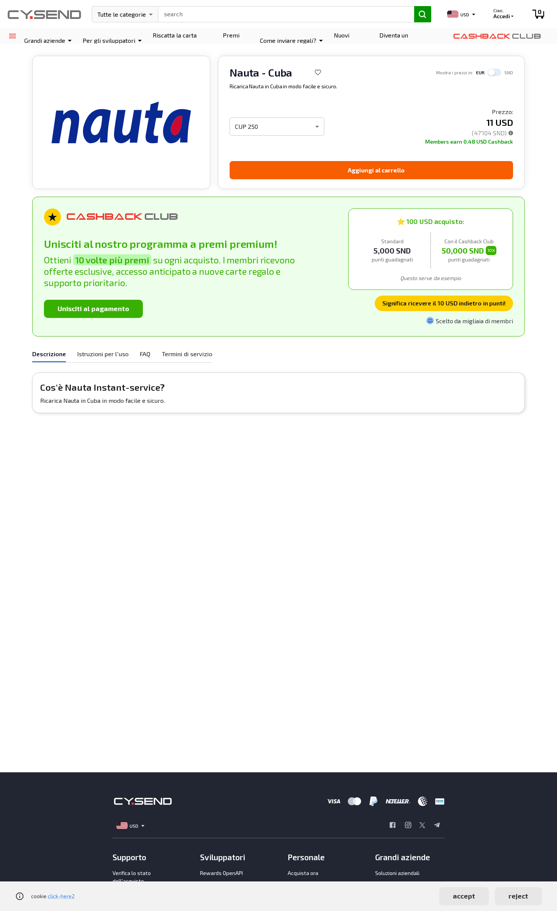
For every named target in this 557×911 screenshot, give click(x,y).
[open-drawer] (12, 36)
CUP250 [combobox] (246, 126)
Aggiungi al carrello (376, 170)
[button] (49, 40)
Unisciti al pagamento (93, 308)
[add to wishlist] (318, 72)
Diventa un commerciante (399, 40)
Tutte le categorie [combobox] (121, 14)
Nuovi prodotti (345, 40)
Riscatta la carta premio (175, 40)
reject (518, 896)
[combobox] (282, 13)
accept (464, 896)
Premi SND (231, 40)
